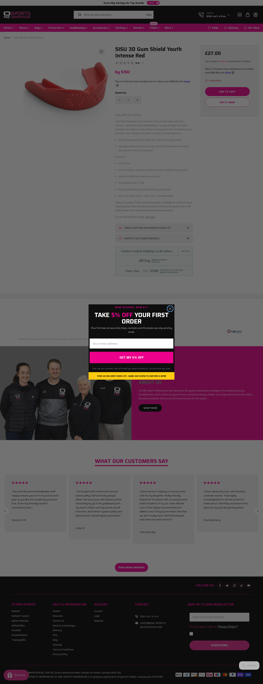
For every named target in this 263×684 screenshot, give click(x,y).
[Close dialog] (170, 309)
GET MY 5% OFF (132, 357)
